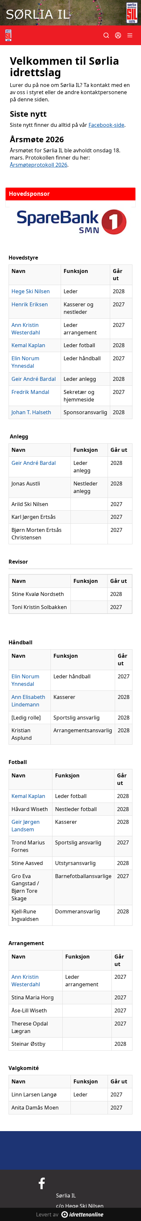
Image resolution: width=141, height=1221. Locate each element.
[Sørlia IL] (70, 12)
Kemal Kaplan (28, 345)
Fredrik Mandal (30, 392)
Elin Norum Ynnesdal (25, 362)
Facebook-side (106, 124)
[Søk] (106, 35)
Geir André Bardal (33, 378)
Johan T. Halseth (31, 412)
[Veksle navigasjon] (130, 35)
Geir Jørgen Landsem (25, 825)
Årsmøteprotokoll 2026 (38, 164)
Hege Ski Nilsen (30, 291)
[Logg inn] (118, 35)
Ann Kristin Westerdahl (25, 328)
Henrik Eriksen (29, 304)
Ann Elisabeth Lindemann (28, 700)
